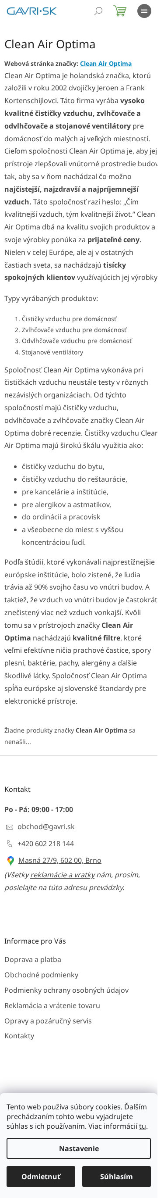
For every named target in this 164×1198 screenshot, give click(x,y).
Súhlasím (116, 1176)
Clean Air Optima (106, 63)
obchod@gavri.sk (46, 826)
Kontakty (19, 1036)
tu (142, 1126)
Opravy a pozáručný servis (48, 1021)
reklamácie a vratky (62, 875)
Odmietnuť (40, 1176)
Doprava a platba (32, 959)
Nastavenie (79, 1148)
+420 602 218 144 (45, 843)
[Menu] (144, 11)
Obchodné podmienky (41, 975)
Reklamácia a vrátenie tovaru (52, 1005)
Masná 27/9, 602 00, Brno (59, 860)
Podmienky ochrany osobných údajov (66, 990)
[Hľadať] (98, 11)
